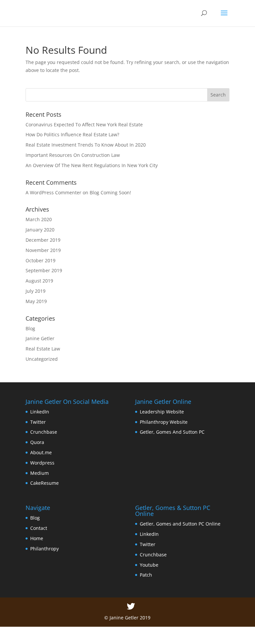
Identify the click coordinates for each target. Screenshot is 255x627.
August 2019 (39, 281)
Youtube (149, 565)
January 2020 (40, 229)
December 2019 (43, 240)
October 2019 (40, 260)
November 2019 (43, 250)
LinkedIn (39, 411)
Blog (30, 328)
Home (36, 538)
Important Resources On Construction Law (73, 155)
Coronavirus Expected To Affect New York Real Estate (84, 124)
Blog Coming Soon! (110, 192)
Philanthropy (44, 548)
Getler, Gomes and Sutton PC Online (180, 524)
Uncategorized (42, 359)
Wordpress (42, 463)
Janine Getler (40, 338)
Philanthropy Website (164, 422)
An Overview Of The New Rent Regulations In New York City (92, 165)
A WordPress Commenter (53, 192)
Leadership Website (162, 411)
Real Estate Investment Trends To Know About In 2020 (86, 145)
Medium (39, 473)
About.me (41, 452)
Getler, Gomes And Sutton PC (172, 432)
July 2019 (35, 291)
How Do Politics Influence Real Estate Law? (72, 134)
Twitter (38, 422)
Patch (146, 575)
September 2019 (44, 270)
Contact (38, 528)
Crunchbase (43, 432)
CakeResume (44, 483)
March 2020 (39, 219)
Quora (37, 442)
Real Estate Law (43, 348)
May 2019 (36, 301)
